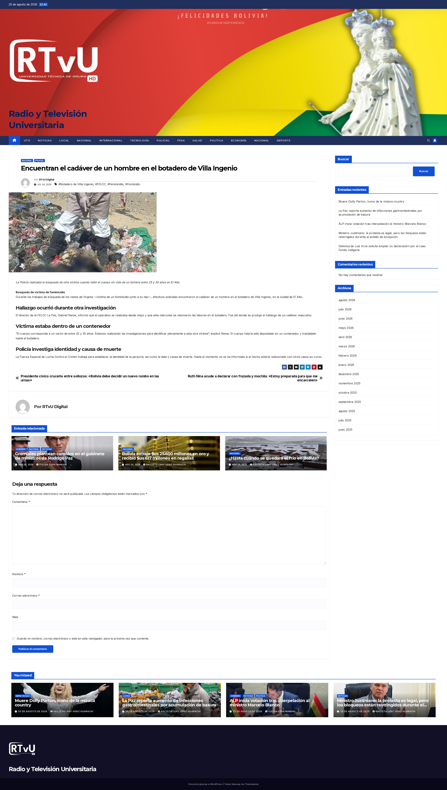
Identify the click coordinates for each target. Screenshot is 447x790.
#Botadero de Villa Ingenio (75, 184)
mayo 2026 (346, 327)
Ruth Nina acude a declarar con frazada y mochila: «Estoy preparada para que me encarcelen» (253, 378)
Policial (163, 140)
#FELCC (100, 184)
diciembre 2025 (349, 374)
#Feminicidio (116, 184)
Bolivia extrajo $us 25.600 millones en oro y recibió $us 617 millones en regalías (165, 456)
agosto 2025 (347, 411)
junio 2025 (346, 429)
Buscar (343, 159)
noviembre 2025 (350, 383)
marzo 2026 (347, 346)
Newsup (236, 784)
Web (15, 617)
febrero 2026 (348, 355)
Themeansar (252, 784)
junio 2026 (346, 318)
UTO (27, 140)
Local (64, 140)
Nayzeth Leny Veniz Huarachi (166, 464)
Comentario (21, 502)
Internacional (111, 140)
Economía (239, 140)
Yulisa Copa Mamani (53, 464)
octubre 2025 (348, 392)
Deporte (283, 140)
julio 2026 (345, 309)
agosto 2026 (347, 300)
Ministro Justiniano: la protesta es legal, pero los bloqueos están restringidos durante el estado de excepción (382, 705)
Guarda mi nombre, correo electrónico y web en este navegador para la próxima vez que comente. (83, 638)
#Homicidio (132, 184)
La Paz (126, 696)
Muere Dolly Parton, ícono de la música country (371, 201)
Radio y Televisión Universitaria (52, 769)
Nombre (19, 574)
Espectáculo (23, 696)
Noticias (45, 140)
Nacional (84, 140)
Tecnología (139, 140)
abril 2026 (345, 337)
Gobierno (21, 449)
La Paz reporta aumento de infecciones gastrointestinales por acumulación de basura (169, 702)
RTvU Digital (46, 179)
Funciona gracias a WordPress (205, 784)
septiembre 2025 (350, 401)
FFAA (181, 140)
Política (216, 140)
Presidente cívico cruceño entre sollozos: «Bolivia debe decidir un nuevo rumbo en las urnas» (90, 378)
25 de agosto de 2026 (33, 711)
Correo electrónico (26, 595)
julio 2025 (345, 420)
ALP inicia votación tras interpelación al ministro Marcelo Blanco (382, 224)
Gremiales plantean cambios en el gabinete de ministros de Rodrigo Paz (59, 456)
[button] (428, 140)
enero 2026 (346, 364)
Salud (197, 140)
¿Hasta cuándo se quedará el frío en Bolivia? (274, 458)
